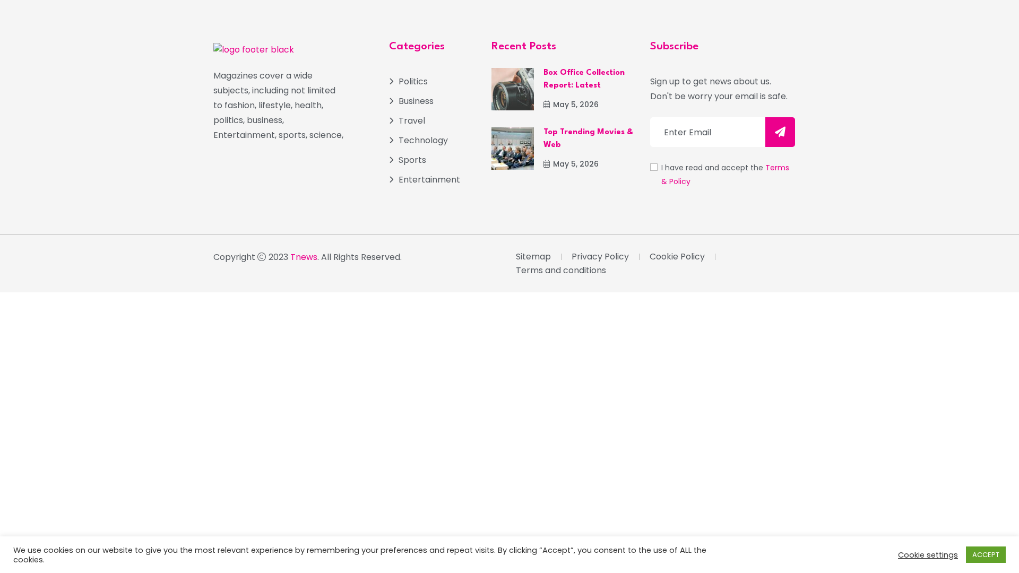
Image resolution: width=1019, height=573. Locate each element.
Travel (412, 120)
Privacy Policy (600, 256)
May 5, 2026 (576, 104)
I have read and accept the (725, 174)
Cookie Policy (677, 256)
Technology (423, 140)
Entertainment (429, 179)
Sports (412, 160)
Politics (413, 81)
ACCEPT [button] (985, 555)
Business (416, 101)
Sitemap (533, 256)
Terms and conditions (561, 270)
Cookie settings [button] (928, 555)
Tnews (303, 257)
